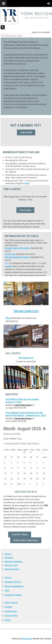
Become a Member (13, 561)
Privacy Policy (11, 615)
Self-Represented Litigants (17, 257)
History (8, 554)
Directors (9, 557)
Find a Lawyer (25, 210)
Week (5, 438)
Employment (11, 611)
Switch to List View (11, 433)
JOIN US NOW (26, 132)
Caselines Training (13, 595)
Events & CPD (11, 565)
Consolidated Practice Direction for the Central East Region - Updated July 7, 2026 (26, 414)
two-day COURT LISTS (26, 311)
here (27, 183)
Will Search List (26, 357)
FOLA (8, 318)
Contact (8, 606)
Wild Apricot (27, 638)
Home (7, 620)
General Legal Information (17, 248)
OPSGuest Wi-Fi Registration (25, 540)
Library (8, 577)
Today (23, 443)
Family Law (10, 254)
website (8, 266)
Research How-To (13, 581)
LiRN (7, 590)
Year (20, 438)
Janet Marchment (23, 405)
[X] (3, 27)
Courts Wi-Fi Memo (19, 534)
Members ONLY (12, 569)
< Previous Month (11, 443)
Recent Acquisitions (14, 586)
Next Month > (33, 443)
